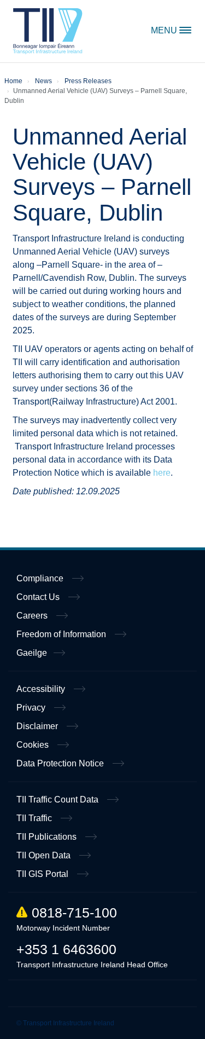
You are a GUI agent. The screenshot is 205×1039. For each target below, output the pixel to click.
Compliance (41, 578)
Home (48, 31)
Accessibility (41, 689)
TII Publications (47, 836)
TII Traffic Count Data (58, 799)
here (162, 472)
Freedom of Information (62, 634)
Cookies (33, 744)
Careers (33, 615)
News (43, 81)
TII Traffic (35, 818)
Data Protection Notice (61, 763)
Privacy (32, 707)
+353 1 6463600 (66, 949)
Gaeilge (31, 652)
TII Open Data (44, 855)
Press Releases (88, 81)
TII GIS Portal (43, 874)
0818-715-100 (74, 912)
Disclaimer (38, 726)
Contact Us (39, 597)
